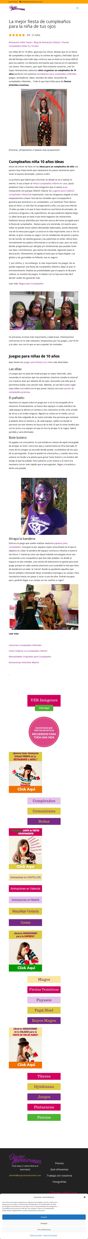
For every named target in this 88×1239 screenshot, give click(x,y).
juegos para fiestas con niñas (38, 362)
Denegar (44, 1223)
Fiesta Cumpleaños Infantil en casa (50, 183)
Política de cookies (36, 1235)
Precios (59, 1163)
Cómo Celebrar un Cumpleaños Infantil (28, 650)
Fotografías (59, 1181)
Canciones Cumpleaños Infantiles (25, 645)
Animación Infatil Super (20, 42)
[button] (84, 1197)
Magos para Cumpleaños (31, 283)
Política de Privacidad (50, 1235)
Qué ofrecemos (59, 1169)
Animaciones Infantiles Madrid (24, 662)
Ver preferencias (44, 1229)
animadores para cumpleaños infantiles (56, 74)
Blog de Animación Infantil (47, 42)
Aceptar (44, 1217)
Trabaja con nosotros (59, 1175)
